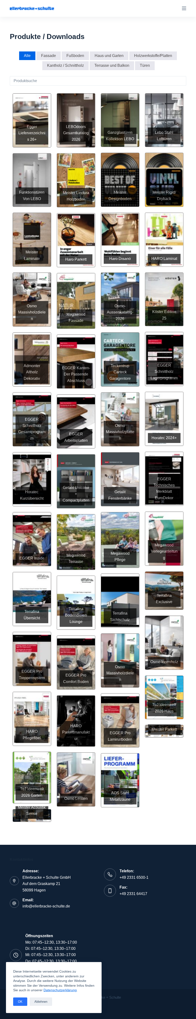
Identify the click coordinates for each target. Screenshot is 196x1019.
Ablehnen (40, 1001)
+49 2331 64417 (133, 894)
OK (20, 1001)
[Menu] (184, 8)
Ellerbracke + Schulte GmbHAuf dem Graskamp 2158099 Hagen (46, 883)
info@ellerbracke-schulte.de (46, 906)
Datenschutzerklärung (60, 990)
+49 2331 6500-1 (134, 877)
